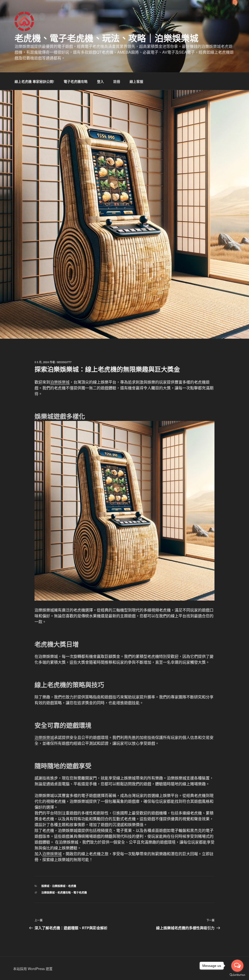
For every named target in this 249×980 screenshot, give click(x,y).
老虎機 (72, 886)
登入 (100, 81)
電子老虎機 (80, 892)
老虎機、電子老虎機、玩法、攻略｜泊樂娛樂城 (106, 38)
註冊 (116, 81)
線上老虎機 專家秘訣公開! (34, 81)
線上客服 (136, 81)
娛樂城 (45, 886)
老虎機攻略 (64, 892)
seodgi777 (64, 362)
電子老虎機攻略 (76, 81)
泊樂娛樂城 (60, 382)
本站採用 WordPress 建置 (33, 968)
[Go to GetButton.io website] (237, 975)
